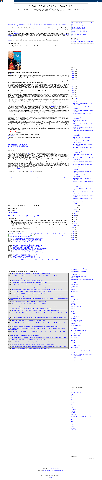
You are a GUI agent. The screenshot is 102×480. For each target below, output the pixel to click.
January (75, 225)
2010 (73, 229)
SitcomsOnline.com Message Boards (79, 269)
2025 (73, 71)
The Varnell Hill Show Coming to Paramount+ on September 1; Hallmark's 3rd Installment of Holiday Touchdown (35, 310)
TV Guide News (74, 286)
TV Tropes (73, 352)
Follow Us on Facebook (82, 25)
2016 (73, 88)
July (75, 213)
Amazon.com (11, 135)
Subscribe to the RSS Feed (80, 34)
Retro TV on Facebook (76, 316)
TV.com (72, 301)
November (76, 205)
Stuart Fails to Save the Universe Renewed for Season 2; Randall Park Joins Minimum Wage (31, 284)
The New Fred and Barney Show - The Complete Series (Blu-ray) (27, 239)
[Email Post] (33, 171)
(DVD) (34, 244)
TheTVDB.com (74, 349)
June (75, 215)
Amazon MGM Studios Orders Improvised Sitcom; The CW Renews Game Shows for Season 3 (32, 315)
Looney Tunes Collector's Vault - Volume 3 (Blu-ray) (24, 255)
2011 (73, 227)
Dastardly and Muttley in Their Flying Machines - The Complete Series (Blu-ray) (30, 248)
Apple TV (73, 390)
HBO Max (73, 402)
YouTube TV (73, 429)
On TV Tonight (74, 357)
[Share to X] (38, 171)
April (75, 219)
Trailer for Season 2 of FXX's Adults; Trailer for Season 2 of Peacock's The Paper (29, 293)
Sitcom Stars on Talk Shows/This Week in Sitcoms (82, 41)
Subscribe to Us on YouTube (82, 33)
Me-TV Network (74, 337)
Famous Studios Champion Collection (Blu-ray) (23, 244)
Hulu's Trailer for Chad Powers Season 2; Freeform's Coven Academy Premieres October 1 (31, 291)
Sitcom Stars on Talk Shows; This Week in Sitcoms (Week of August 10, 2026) (28, 303)
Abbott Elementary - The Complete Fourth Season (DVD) (25, 243)
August (75, 211)
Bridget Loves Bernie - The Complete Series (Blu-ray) (24, 256)
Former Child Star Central (76, 320)
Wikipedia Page (24, 146)
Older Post (66, 177)
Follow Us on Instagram (82, 31)
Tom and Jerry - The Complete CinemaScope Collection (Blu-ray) (27, 240)
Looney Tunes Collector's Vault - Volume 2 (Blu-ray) (24, 241)
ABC (72, 389)
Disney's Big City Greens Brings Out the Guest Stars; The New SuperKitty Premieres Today (31, 308)
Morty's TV (73, 304)
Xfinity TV (73, 426)
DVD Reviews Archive (59, 259)
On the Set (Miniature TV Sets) (77, 327)
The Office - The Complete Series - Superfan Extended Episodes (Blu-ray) (29, 249)
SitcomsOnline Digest (75, 39)
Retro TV (73, 315)
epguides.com (74, 303)
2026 (73, 69)
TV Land (72, 423)
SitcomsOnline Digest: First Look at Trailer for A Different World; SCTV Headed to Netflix (30, 273)
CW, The (73, 395)
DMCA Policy (55, 473)
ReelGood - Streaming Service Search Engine (81, 416)
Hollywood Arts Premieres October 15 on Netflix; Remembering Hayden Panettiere (29, 282)
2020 (73, 81)
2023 (73, 75)
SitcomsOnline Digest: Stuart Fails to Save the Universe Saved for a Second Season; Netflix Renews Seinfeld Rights (36, 289)
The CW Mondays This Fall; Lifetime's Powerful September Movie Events (27, 280)
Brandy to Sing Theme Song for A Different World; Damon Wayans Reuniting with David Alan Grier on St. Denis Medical (37, 296)
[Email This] (35, 171)
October (75, 207)
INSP (72, 344)
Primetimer (73, 298)
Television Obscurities (75, 310)
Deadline (73, 294)
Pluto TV (73, 412)
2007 (73, 235)
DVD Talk (73, 342)
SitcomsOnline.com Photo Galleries (78, 271)
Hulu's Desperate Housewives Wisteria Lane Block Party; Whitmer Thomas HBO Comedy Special (32, 344)
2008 (73, 233)
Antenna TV (73, 338)
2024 (73, 73)
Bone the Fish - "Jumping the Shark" (79, 359)
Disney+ (72, 397)
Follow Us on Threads (80, 30)
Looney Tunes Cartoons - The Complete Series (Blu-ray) (25, 246)
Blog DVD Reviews (16, 173)
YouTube (73, 428)
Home (38, 177)
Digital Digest (25, 173)
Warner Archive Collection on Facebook (79, 333)
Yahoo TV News (74, 282)
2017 (73, 86)
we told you (16, 33)
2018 (73, 85)
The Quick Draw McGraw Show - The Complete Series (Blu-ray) (26, 257)
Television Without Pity (76, 321)
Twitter (28, 153)
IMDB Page (23, 145)
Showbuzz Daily (74, 284)
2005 (73, 239)
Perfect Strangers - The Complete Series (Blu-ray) (23, 254)
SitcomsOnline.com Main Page (77, 268)
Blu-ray (52, 106)
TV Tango (73, 311)
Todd (10, 73)
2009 (73, 231)
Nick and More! (74, 328)
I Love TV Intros (74, 347)
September (76, 209)
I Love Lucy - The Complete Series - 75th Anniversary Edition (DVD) (27, 245)
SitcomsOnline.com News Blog (51, 6)
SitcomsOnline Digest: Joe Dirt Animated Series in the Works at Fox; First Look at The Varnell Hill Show (34, 306)
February (76, 223)
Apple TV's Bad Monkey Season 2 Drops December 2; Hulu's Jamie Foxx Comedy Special (31, 278)
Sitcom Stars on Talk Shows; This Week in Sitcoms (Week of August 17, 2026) (28, 287)
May (75, 217)
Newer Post (10, 177)
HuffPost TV (73, 308)
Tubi (72, 421)
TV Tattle (73, 313)
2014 (73, 92)
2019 (73, 83)
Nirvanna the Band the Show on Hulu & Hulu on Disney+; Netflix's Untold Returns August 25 (31, 348)
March (75, 221)
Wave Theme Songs (75, 345)
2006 (73, 237)
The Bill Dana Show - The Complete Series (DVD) (23, 250)
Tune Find (73, 340)
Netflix (72, 407)
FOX (72, 399)
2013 (73, 94)
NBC (72, 406)
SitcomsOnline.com (54, 468)
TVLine (72, 287)
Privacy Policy (47, 473)
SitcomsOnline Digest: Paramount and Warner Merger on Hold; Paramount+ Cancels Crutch (31, 341)
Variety (72, 296)
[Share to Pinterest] (41, 171)
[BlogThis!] (37, 171)
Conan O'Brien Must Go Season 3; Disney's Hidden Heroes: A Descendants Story (29, 301)
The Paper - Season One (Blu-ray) (20, 253)
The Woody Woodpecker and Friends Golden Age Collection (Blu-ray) (27, 238)
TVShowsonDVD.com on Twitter (78, 277)
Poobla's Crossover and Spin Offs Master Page (81, 350)
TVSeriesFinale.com (75, 293)
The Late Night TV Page (76, 335)
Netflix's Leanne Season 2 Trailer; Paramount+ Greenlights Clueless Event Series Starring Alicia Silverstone (34, 326)
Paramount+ (73, 409)
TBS (72, 419)
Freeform (73, 401)
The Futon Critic (74, 291)
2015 (73, 90)
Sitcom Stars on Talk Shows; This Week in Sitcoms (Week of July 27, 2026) (28, 339)
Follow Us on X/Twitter (81, 27)
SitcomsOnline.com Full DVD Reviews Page (17, 144)
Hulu (72, 404)
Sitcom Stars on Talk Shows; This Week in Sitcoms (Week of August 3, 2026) (28, 320)
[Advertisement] (51, 17)
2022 (73, 77)
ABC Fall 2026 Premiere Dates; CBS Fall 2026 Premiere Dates (25, 335)
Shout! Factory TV (75, 418)
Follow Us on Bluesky (80, 28)
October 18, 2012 (16, 168)
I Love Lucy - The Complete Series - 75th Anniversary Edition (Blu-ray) (28, 251)
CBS (72, 394)
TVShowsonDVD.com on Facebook (78, 276)
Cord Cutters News (75, 360)
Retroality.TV (73, 318)
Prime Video (73, 414)
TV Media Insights (75, 332)
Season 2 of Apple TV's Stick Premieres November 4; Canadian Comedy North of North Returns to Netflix (34, 275)
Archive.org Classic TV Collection (78, 392)
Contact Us (79, 36)
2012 (73, 96)
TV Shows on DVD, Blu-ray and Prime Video (44, 259)
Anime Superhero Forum (76, 325)
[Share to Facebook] (40, 171)
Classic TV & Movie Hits (76, 306)
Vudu (72, 424)
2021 (73, 79)
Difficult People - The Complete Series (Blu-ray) (23, 247)
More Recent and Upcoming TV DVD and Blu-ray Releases (21, 259)
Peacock (73, 411)
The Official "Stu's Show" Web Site (78, 330)
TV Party (73, 323)
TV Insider (73, 289)
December (76, 98)
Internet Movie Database (76, 299)
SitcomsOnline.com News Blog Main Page (53, 470)
